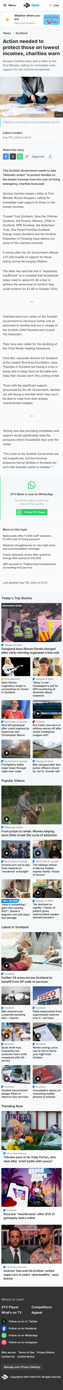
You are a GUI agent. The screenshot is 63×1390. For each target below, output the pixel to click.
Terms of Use (26, 1352)
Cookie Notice (25, 1356)
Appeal (36, 1312)
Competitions (41, 1307)
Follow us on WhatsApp (23, 1335)
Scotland (21, 33)
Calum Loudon (12, 132)
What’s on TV (11, 1312)
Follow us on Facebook (23, 1328)
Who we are (8, 1352)
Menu (12, 5)
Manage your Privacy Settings (22, 1366)
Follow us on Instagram (23, 1342)
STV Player (10, 1307)
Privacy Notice (45, 1352)
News (7, 33)
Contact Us (8, 1356)
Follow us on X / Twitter (23, 1321)
